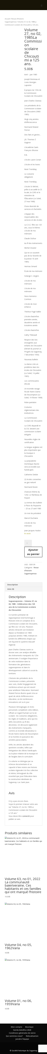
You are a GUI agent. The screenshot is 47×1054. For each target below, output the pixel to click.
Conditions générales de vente (22, 1033)
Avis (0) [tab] (10, 589)
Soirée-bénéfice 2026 (22, 1030)
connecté (26, 816)
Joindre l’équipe (22, 1039)
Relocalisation (32, 1036)
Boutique (29, 1027)
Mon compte (16, 1027)
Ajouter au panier (33, 552)
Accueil (7, 19)
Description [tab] (12, 584)
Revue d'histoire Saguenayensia (31, 570)
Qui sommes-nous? (14, 1036)
